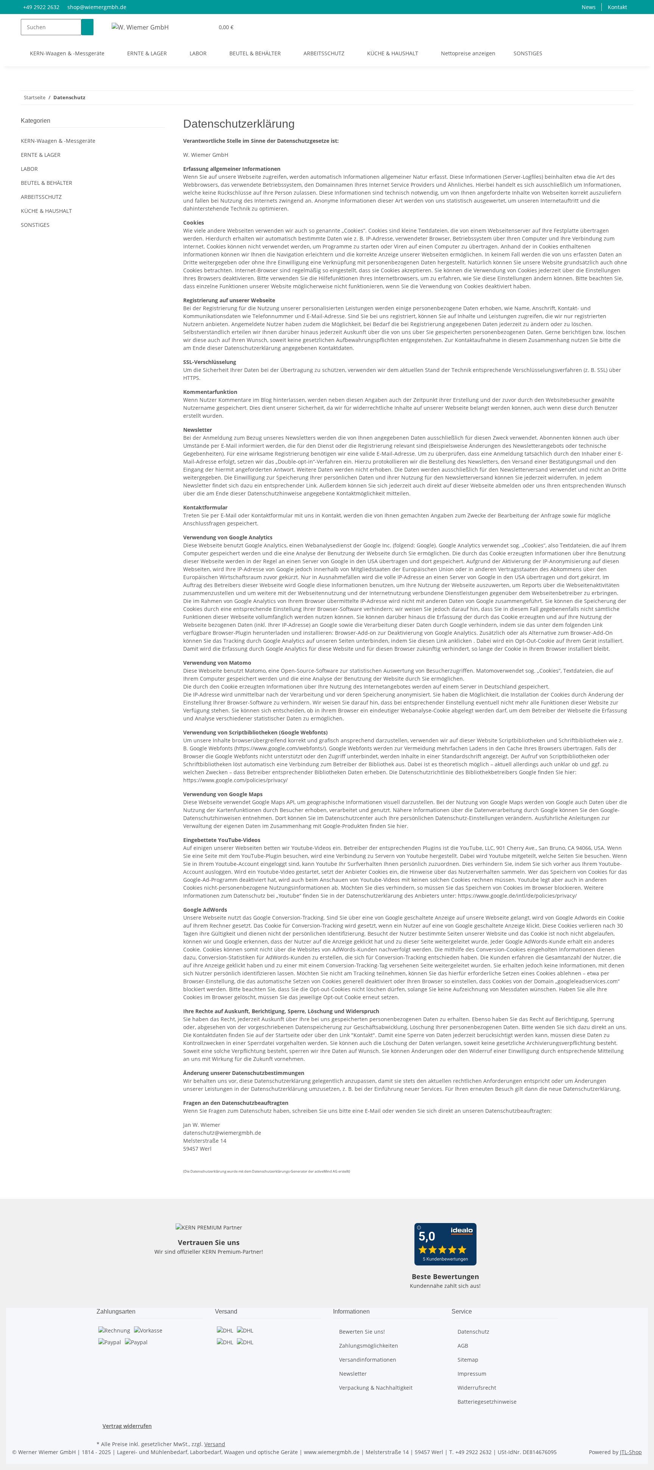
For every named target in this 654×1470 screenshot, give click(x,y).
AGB (463, 1345)
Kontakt (617, 7)
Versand (214, 1444)
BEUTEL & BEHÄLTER (46, 182)
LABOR (29, 168)
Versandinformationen (367, 1359)
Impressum (472, 1373)
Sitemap (468, 1359)
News (589, 7)
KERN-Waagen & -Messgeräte (58, 140)
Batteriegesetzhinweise (487, 1401)
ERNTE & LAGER (41, 154)
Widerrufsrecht (477, 1387)
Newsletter (353, 1373)
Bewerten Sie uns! (362, 1331)
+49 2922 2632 (41, 7)
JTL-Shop (631, 1452)
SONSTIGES (35, 224)
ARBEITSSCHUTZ (41, 196)
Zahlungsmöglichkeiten (368, 1345)
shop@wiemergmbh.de (96, 7)
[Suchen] (87, 27)
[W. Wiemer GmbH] (140, 27)
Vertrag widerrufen (127, 1425)
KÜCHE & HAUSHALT (46, 210)
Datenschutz (473, 1331)
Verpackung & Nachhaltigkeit (376, 1387)
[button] (205, 27)
